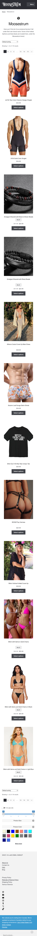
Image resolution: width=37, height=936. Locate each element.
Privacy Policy (6, 877)
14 (24, 51)
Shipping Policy (7, 882)
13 (20, 51)
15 (28, 51)
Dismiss (4, 927)
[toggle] (33, 821)
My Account (6, 933)
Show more (18, 843)
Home (3, 12)
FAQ (3, 867)
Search (18, 933)
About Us (5, 863)
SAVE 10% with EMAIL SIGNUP (12, 855)
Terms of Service (7, 884)
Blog (3, 870)
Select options (18, 107)
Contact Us (5, 865)
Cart (28, 931)
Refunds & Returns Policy (10, 880)
